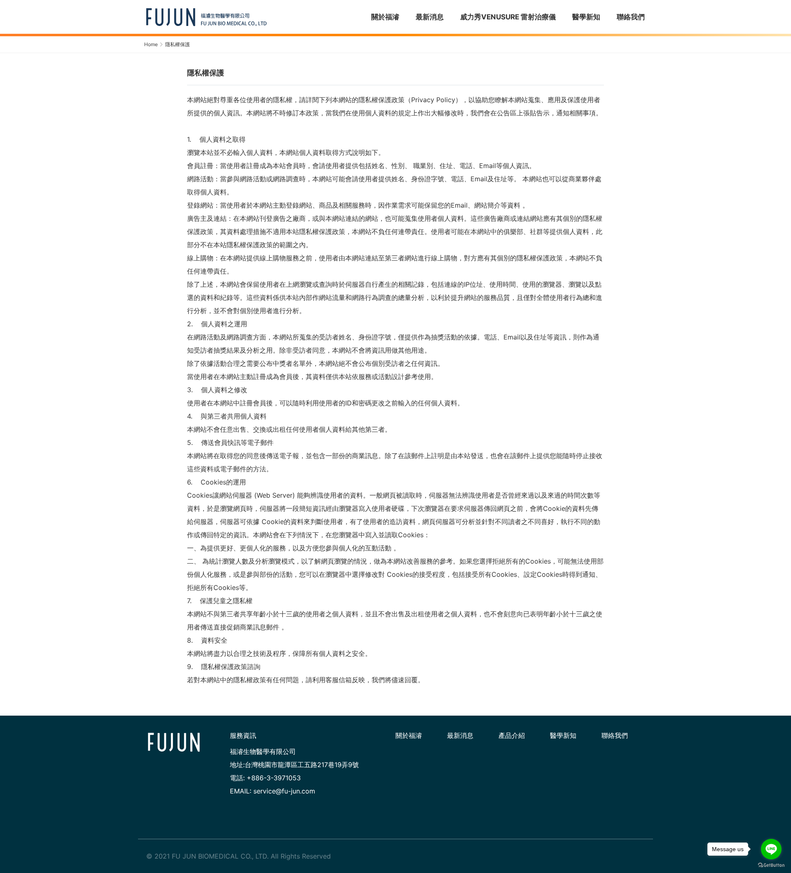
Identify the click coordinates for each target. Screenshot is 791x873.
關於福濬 (409, 735)
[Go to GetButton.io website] (771, 864)
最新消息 (460, 735)
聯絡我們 (614, 735)
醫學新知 (563, 735)
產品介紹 (511, 735)
